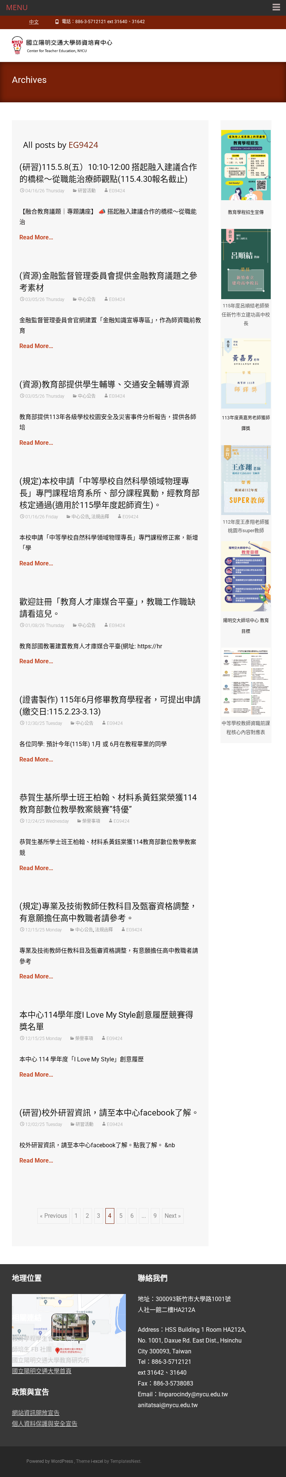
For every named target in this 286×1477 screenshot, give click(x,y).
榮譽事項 (91, 821)
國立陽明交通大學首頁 (42, 1371)
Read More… (36, 237)
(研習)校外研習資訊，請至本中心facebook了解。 (109, 1112)
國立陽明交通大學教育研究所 (50, 1360)
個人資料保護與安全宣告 (44, 1423)
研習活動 (87, 190)
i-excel (97, 1461)
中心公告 (87, 299)
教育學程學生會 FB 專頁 (44, 1338)
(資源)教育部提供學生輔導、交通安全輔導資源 (104, 384)
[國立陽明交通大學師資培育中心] (58, 44)
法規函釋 (100, 516)
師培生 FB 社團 (32, 1349)
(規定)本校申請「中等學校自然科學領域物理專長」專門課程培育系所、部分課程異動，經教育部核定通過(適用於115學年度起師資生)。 (109, 493)
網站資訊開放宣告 (36, 1413)
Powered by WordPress (50, 1461)
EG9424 (83, 144)
